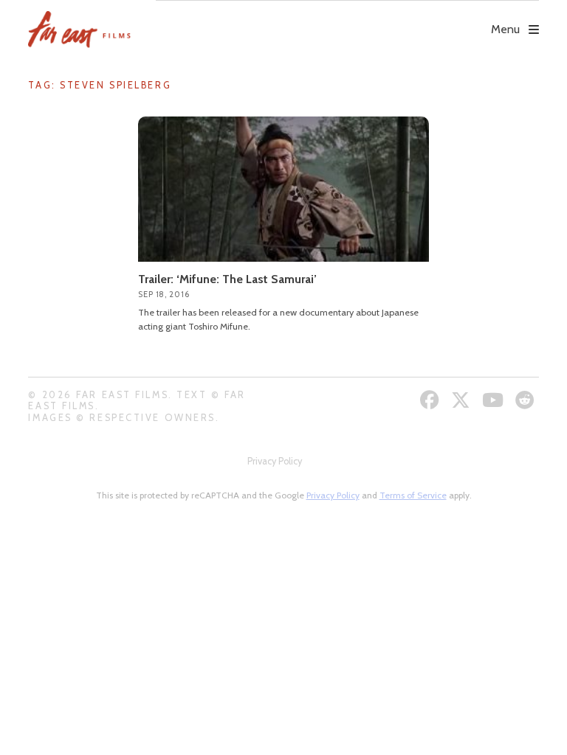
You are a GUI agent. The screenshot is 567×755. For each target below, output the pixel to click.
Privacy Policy (274, 461)
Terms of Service (413, 495)
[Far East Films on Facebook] (431, 400)
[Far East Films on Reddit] (526, 400)
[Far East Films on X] (462, 400)
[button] (347, 19)
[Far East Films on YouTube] (494, 400)
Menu (505, 29)
